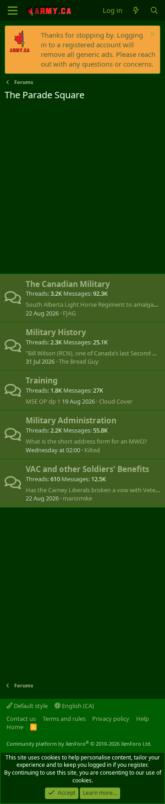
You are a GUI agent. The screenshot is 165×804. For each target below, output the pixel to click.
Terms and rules (64, 718)
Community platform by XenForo (79, 743)
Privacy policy (110, 718)
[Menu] (12, 10)
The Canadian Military (68, 284)
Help (142, 718)
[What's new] (136, 10)
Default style (30, 706)
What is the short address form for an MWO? (86, 441)
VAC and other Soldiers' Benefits (87, 469)
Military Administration (71, 420)
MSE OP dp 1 (43, 401)
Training (42, 380)
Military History (56, 332)
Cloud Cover (115, 401)
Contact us (21, 718)
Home (14, 727)
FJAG (69, 313)
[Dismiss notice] (151, 35)
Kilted (92, 450)
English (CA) (77, 706)
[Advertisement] (82, 188)
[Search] (154, 10)
